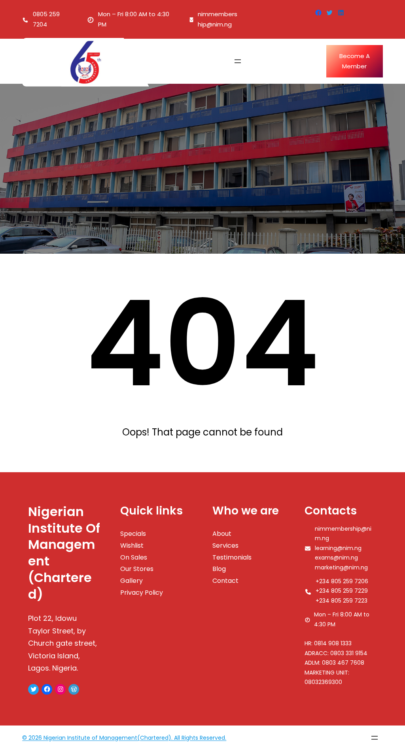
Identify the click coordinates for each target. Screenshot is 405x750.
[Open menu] (237, 61)
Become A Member (354, 61)
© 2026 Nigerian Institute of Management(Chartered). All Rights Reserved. (124, 738)
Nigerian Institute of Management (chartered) (64, 553)
